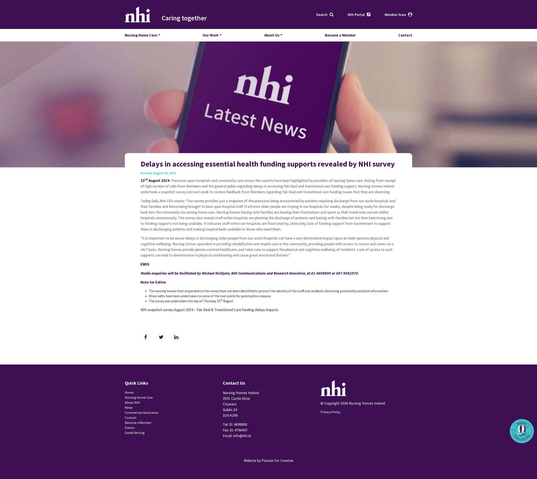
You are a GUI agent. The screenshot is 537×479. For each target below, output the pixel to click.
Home (129, 392)
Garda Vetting (135, 433)
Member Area (395, 14)
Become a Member (340, 35)
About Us (271, 35)
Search (321, 14)
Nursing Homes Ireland (138, 14)
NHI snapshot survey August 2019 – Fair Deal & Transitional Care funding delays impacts (209, 309)
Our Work (211, 35)
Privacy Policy (330, 412)
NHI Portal (356, 14)
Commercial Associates (141, 412)
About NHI (132, 402)
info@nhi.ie (242, 435)
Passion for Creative (277, 460)
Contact (405, 35)
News (129, 407)
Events (130, 428)
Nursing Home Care (141, 35)
